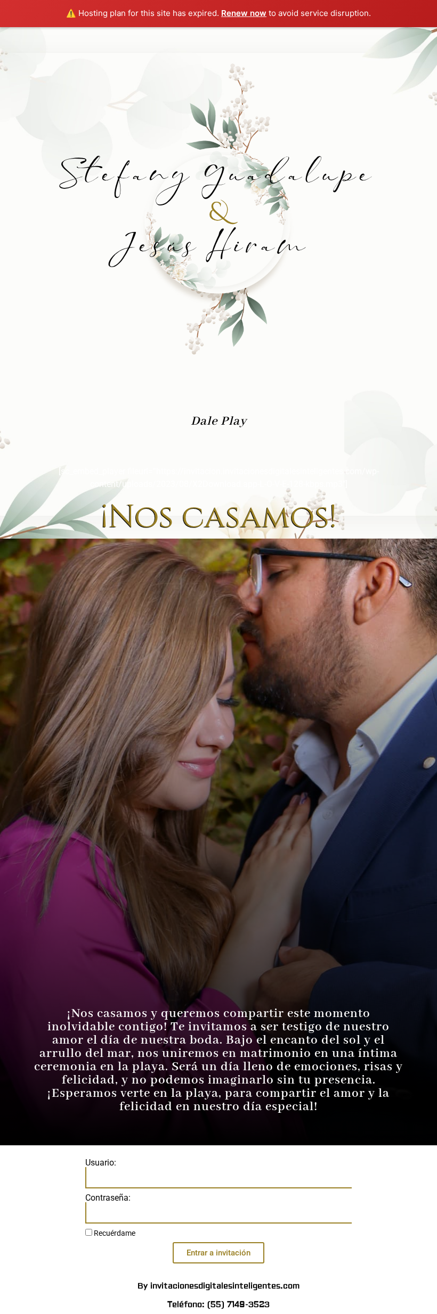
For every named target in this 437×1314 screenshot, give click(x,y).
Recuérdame (113, 1233)
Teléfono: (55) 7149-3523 (218, 1305)
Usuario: (100, 1163)
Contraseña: (108, 1198)
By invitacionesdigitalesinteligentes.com (218, 1286)
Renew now (243, 13)
